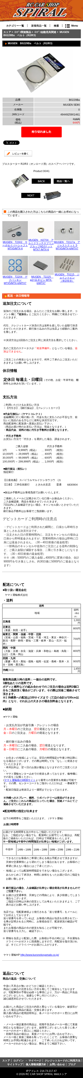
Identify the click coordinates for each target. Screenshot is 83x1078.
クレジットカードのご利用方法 (62, 1060)
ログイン (18, 1060)
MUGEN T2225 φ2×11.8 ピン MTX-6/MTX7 (41, 279)
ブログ (72, 1064)
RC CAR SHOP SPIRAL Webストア (46, 1074)
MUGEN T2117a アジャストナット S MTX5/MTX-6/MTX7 (67, 245)
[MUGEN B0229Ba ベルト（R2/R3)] (41, 95)
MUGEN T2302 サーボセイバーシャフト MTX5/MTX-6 (15, 245)
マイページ (35, 1060)
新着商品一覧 (39, 25)
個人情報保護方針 (36, 1064)
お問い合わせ (57, 1064)
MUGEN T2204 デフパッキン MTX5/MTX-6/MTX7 (15, 279)
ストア (7, 32)
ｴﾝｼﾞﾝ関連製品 (22, 32)
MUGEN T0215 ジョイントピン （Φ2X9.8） (67, 277)
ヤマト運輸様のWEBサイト (20, 780)
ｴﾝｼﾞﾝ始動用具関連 (45, 32)
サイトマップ (15, 1064)
